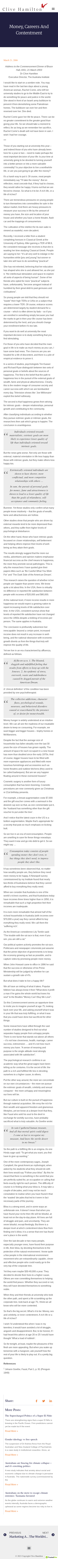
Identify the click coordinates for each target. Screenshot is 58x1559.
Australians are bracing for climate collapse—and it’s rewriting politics (28, 1464)
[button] (53, 8)
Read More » (11, 1431)
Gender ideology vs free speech (21, 1439)
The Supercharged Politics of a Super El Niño (28, 1415)
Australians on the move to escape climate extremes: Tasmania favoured (26, 1494)
